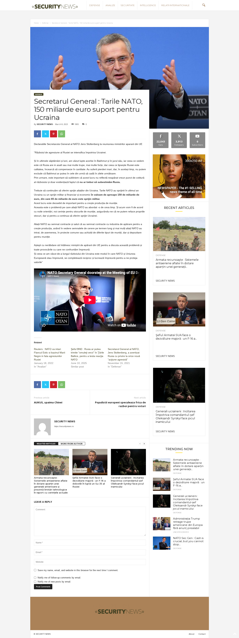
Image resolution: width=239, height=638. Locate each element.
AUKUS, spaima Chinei (48, 402)
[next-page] (144, 444)
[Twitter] (45, 133)
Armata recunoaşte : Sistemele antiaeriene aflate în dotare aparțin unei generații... (177, 263)
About (191, 634)
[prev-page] (140, 444)
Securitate (128, 5)
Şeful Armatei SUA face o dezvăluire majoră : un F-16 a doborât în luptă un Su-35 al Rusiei (89, 482)
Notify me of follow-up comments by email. (59, 577)
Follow (179, 133)
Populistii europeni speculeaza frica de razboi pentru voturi (120, 404)
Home (36, 23)
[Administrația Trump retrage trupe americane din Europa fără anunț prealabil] (161, 523)
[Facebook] (37, 133)
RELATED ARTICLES (46, 443)
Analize (110, 5)
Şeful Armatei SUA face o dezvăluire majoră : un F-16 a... (176, 336)
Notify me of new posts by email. (54, 581)
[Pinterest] (53, 133)
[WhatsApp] (61, 133)
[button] (204, 5)
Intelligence (148, 5)
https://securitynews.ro (64, 426)
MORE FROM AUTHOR (72, 443)
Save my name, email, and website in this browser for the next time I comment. (78, 570)
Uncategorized (181, 532)
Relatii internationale (175, 5)
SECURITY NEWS (45, 124)
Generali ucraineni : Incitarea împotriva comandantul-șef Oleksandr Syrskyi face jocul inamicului (127, 482)
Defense (94, 5)
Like (161, 133)
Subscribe (197, 133)
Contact (202, 634)
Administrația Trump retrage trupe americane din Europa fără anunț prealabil (188, 523)
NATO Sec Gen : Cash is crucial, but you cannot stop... (188, 541)
